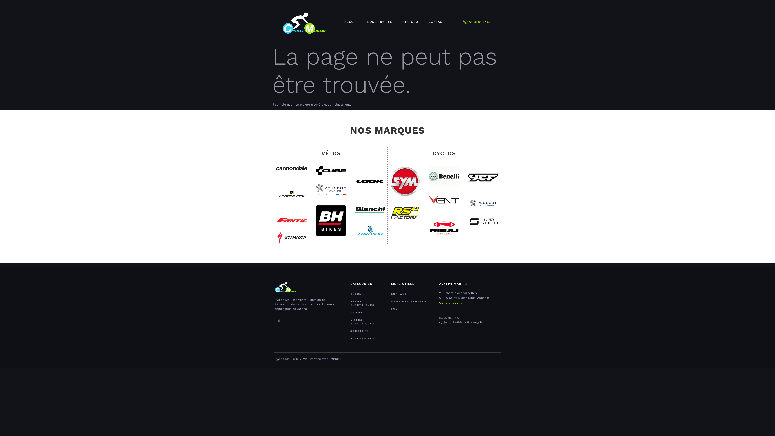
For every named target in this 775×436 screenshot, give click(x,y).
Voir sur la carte (451, 303)
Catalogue (410, 22)
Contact (436, 22)
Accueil (351, 22)
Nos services (379, 22)
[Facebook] (274, 321)
